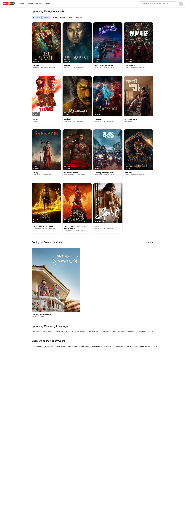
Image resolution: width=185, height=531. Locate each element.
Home (22, 4)
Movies (30, 4)
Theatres (39, 4)
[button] (181, 4)
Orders (48, 4)
